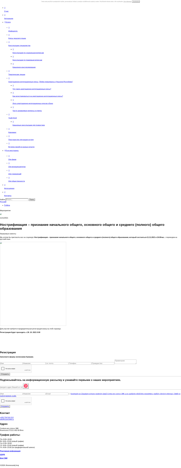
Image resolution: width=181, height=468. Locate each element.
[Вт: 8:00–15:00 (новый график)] (90, 441)
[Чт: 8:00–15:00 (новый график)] (90, 445)
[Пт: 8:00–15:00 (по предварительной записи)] (90, 447)
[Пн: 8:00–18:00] (90, 439)
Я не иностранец (11, 150)
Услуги (7, 22)
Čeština (7, 205)
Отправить (5, 374)
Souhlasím (136, 1)
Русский (3, 202)
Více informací (127, 1)
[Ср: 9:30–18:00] (90, 443)
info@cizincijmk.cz (7, 419)
